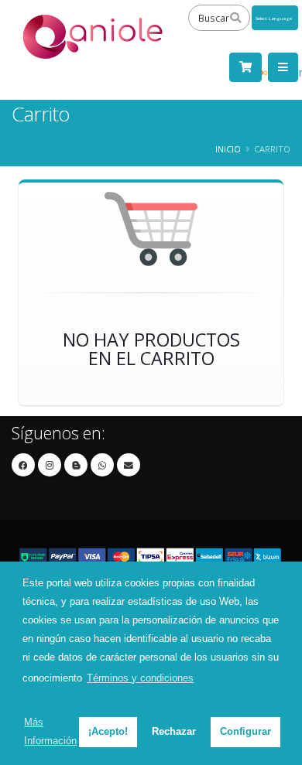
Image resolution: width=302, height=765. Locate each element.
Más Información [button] (50, 731)
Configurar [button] (245, 731)
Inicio (228, 149)
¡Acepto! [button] (108, 731)
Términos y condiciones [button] (140, 678)
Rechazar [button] (174, 731)
